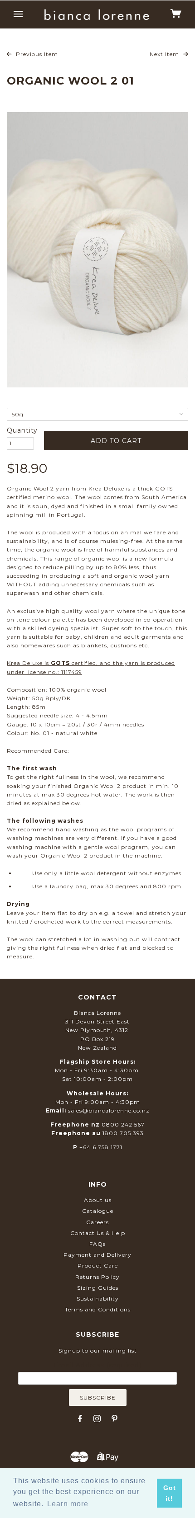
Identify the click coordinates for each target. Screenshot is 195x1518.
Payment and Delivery (97, 1254)
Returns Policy (97, 1276)
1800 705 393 (123, 1133)
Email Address (97, 1365)
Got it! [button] (169, 1493)
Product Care (98, 1265)
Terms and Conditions (98, 1309)
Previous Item (36, 54)
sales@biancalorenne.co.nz (109, 1110)
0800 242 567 (123, 1124)
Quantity (20, 430)
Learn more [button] (67, 1504)
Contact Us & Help (97, 1233)
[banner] (97, 15)
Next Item (165, 54)
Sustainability (98, 1298)
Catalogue (97, 1210)
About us (98, 1200)
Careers (97, 1222)
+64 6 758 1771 (100, 1147)
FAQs (97, 1243)
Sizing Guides (97, 1287)
